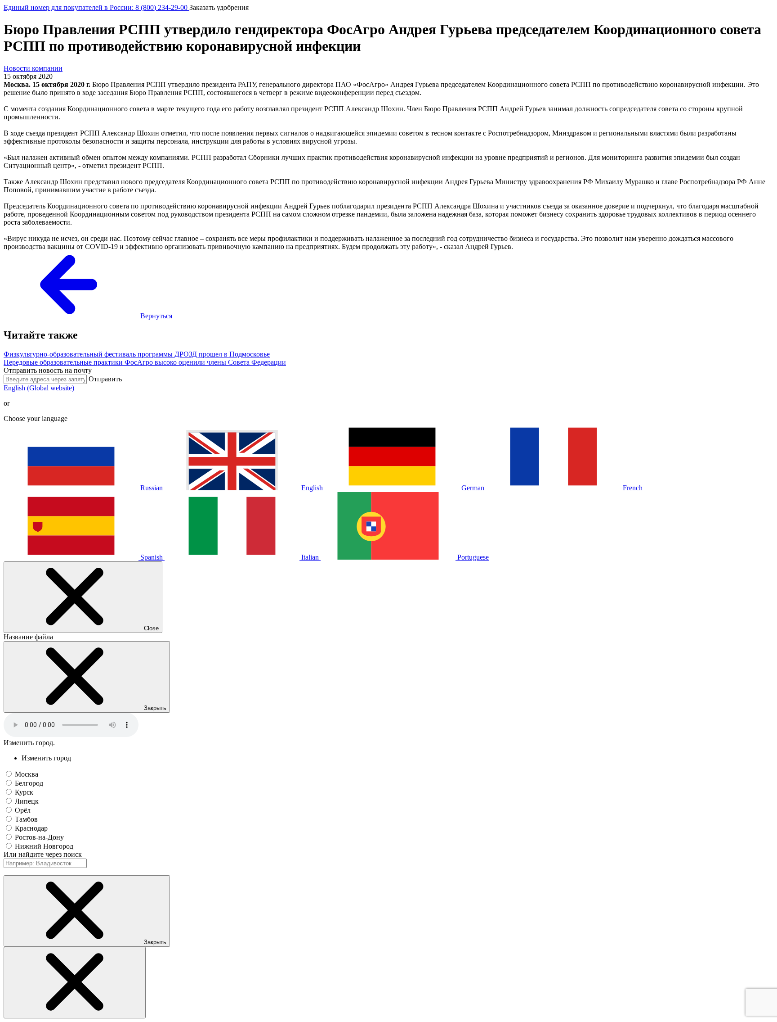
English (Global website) (39, 388)
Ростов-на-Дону (39, 837)
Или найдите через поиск (43, 854)
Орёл (23, 810)
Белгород (29, 783)
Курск (24, 792)
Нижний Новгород (44, 846)
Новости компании (33, 68)
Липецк (27, 801)
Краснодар (31, 828)
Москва (26, 774)
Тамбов (26, 819)
